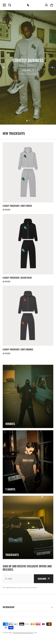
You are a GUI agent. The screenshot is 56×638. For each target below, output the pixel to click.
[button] (51, 5)
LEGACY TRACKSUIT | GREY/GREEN (17, 205)
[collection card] (28, 396)
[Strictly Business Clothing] (28, 5)
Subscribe (42, 578)
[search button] (9, 5)
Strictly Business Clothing (23, 633)
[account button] (46, 5)
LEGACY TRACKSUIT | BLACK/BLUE (17, 277)
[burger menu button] (4, 5)
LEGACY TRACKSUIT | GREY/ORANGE (18, 349)
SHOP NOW (26, 70)
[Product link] (28, 177)
